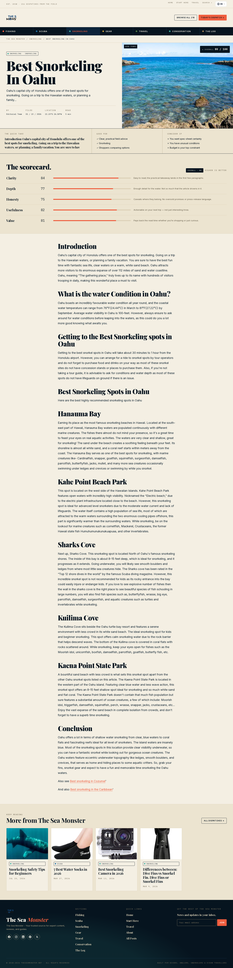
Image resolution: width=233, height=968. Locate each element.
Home (170, 3)
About (129, 932)
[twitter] (37, 937)
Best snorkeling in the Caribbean (91, 789)
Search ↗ (207, 3)
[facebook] (9, 937)
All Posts (131, 938)
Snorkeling (79, 31)
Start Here (182, 3)
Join (221, 922)
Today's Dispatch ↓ (212, 17)
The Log (210, 31)
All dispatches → (214, 820)
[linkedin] (23, 937)
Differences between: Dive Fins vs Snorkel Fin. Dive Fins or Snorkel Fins (160, 875)
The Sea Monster (15, 39)
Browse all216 (186, 17)
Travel (195, 3)
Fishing (11, 31)
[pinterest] (30, 937)
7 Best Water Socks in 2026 (70, 871)
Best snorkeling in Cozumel (87, 781)
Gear (109, 31)
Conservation (181, 31)
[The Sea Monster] (11, 18)
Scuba (43, 31)
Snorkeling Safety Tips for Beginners (27, 871)
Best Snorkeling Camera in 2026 (111, 871)
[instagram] (16, 937)
